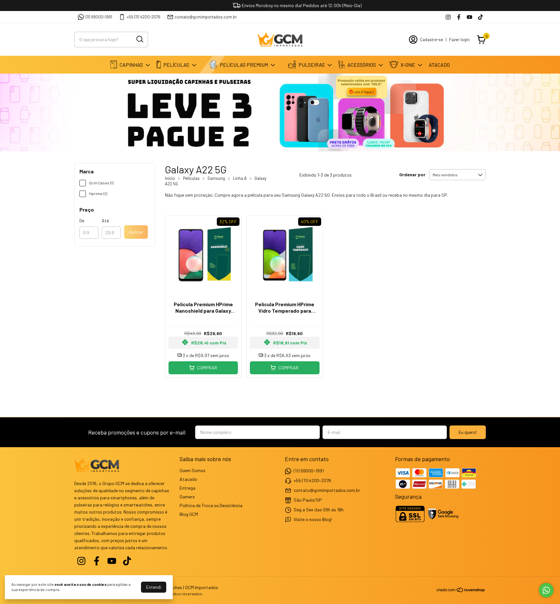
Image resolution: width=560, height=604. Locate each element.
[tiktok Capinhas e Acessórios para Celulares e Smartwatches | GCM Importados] (480, 17)
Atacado (439, 65)
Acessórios (361, 65)
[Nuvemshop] (461, 591)
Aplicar (136, 232)
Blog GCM (189, 514)
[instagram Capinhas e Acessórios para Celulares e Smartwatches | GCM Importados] (448, 17)
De (81, 220)
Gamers (187, 496)
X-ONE (408, 65)
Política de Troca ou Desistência (211, 505)
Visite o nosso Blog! (313, 519)
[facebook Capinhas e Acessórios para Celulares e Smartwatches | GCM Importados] (458, 17)
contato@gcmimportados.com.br (206, 16)
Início (170, 178)
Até (105, 220)
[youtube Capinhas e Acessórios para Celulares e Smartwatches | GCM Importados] (469, 17)
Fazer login (459, 39)
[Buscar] (139, 39)
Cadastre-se (431, 39)
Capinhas (131, 65)
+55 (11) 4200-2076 (143, 16)
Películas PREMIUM (244, 65)
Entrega (187, 488)
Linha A (240, 178)
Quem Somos (192, 470)
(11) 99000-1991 (99, 16)
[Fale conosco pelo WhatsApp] (546, 590)
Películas (176, 65)
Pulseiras (311, 65)
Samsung (216, 178)
